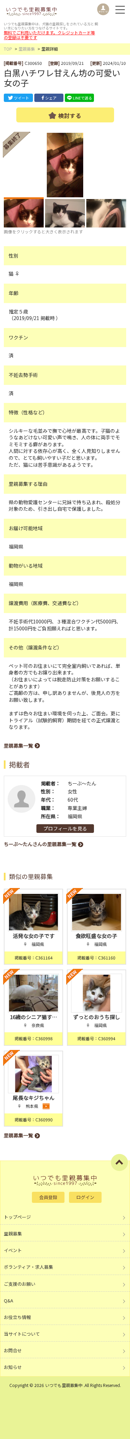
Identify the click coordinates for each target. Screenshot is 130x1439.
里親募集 (26, 49)
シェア (51, 98)
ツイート (21, 98)
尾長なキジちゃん (33, 1097)
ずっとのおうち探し (96, 1016)
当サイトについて (22, 1333)
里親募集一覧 (18, 745)
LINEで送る (82, 98)
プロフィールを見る (65, 828)
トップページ (17, 1217)
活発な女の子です (33, 935)
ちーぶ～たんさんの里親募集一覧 (40, 844)
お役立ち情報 (17, 1317)
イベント (13, 1250)
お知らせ (13, 1367)
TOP (8, 49)
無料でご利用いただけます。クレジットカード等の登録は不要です (49, 34)
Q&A (8, 1300)
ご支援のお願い (19, 1284)
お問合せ (13, 1350)
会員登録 (48, 1197)
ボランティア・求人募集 (28, 1267)
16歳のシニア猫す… (33, 1016)
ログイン (85, 1197)
